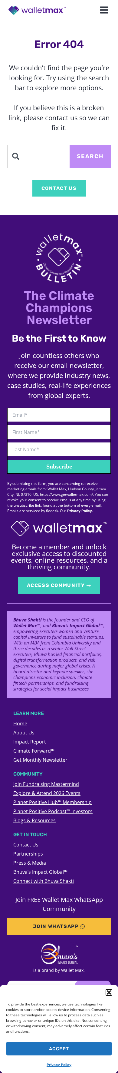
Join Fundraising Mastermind (46, 784)
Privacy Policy (59, 1065)
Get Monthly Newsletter (40, 760)
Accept (59, 1048)
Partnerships (28, 853)
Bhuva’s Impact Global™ (40, 872)
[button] (109, 992)
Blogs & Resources (34, 820)
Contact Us (25, 844)
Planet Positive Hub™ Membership (52, 802)
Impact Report (29, 741)
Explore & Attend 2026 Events (46, 793)
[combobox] (37, 156)
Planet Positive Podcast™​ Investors (53, 811)
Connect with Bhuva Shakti (43, 881)
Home (20, 723)
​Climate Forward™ (33, 750)
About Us (23, 732)
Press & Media (29, 862)
